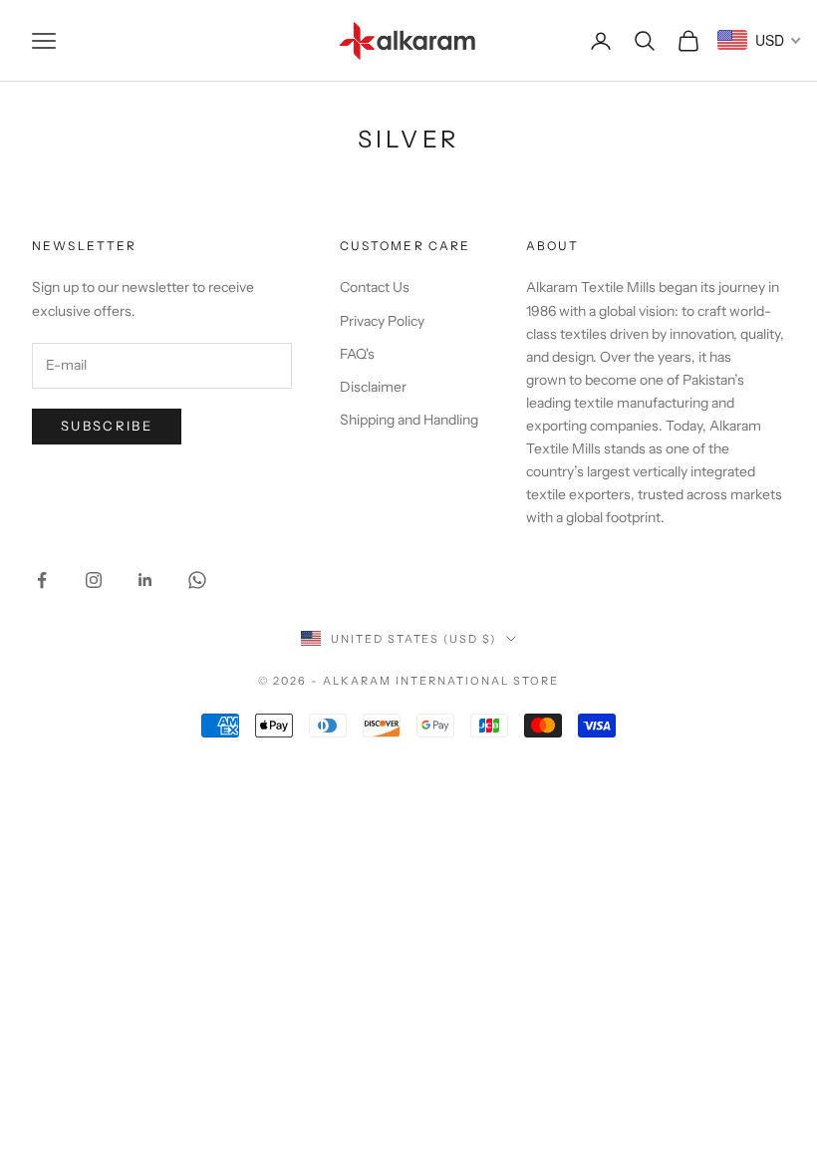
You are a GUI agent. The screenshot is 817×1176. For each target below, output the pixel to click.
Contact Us (374, 287)
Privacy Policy (382, 321)
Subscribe (106, 426)
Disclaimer (373, 387)
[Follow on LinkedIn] (145, 580)
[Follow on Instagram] (94, 580)
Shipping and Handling (409, 420)
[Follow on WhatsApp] (197, 580)
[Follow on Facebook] (42, 580)
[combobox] (759, 40)
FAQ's (357, 354)
